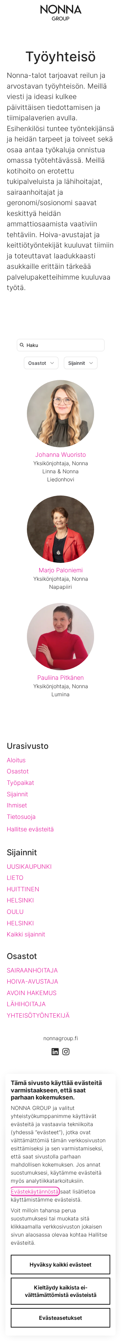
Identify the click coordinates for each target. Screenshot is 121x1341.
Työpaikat (20, 782)
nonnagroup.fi (60, 1038)
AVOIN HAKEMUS (31, 992)
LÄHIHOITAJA (26, 1004)
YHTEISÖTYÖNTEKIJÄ (38, 1015)
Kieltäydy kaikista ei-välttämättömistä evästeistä (60, 1291)
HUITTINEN (23, 889)
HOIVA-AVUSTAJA (32, 981)
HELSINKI (20, 900)
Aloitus (16, 760)
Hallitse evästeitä (30, 829)
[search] (62, 345)
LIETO (15, 877)
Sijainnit (17, 794)
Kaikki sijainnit (26, 934)
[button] (108, 13)
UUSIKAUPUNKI (29, 866)
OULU (15, 911)
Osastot (18, 771)
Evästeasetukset (60, 1317)
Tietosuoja (21, 816)
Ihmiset (17, 805)
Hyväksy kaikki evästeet (60, 1264)
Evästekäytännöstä (34, 1191)
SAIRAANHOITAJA (32, 970)
